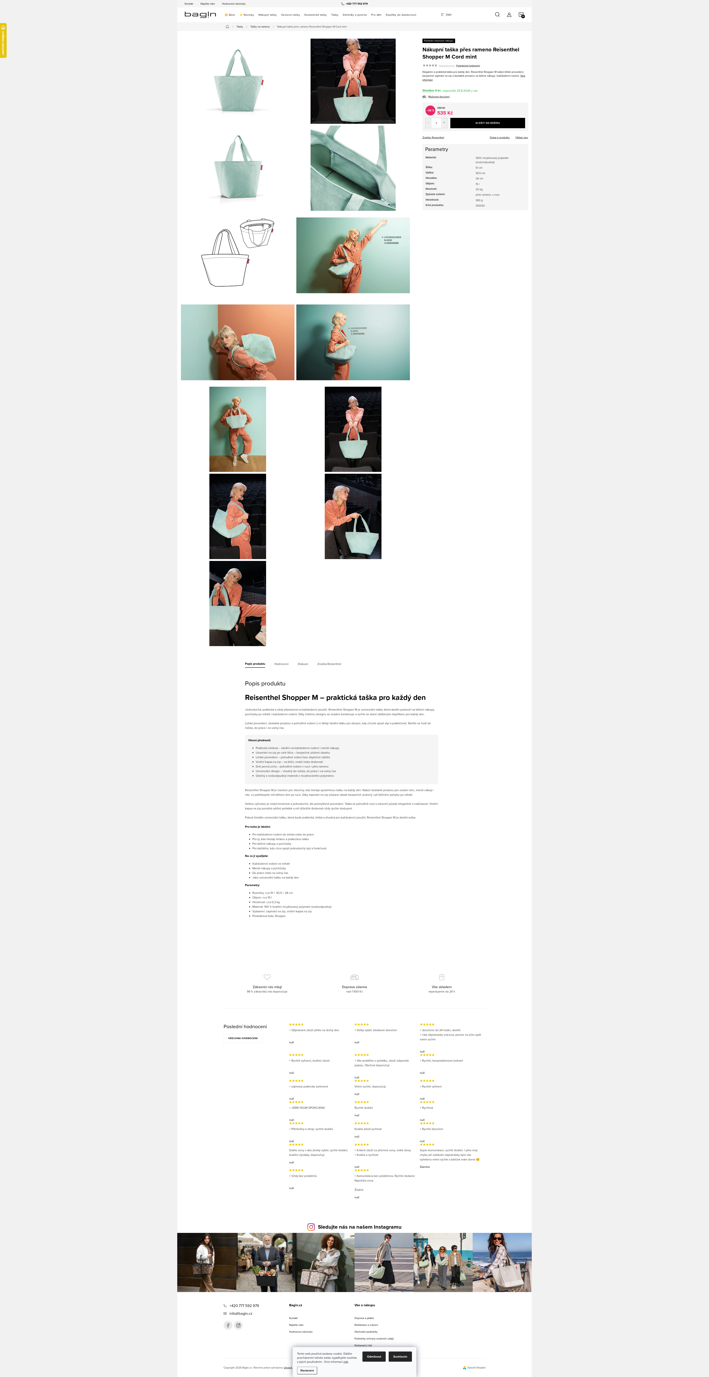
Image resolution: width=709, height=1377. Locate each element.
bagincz (238, 1325)
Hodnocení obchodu (234, 4)
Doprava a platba (364, 1318)
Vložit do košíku (487, 123)
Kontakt (189, 4)
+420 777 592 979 (244, 1305)
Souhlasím (400, 1356)
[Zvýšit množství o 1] (444, 123)
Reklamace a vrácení (366, 1325)
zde (345, 1362)
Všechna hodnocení (243, 1038)
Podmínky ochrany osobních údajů (374, 1338)
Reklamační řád (363, 1345)
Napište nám (208, 4)
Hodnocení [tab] (281, 664)
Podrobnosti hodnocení (468, 65)
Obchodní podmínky (366, 1331)
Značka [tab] (329, 664)
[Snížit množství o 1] (429, 123)
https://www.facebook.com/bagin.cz (228, 1325)
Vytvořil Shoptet (476, 1367)
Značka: (433, 137)
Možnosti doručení (439, 96)
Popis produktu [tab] (255, 664)
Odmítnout (374, 1356)
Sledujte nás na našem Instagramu (360, 1227)
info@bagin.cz (241, 1313)
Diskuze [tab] (303, 664)
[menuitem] (229, 14)
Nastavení (307, 1370)
